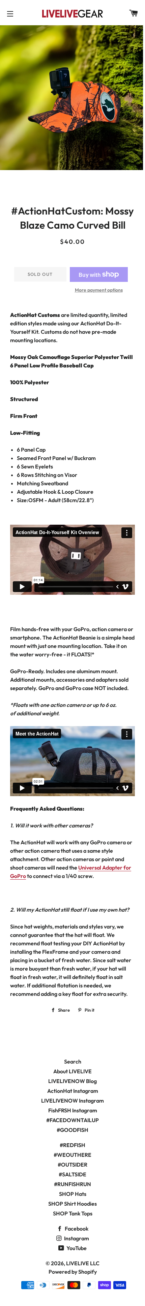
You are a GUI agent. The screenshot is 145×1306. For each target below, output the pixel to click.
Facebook (76, 1228)
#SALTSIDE (72, 1174)
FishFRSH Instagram (72, 1110)
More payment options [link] (99, 290)
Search (72, 1061)
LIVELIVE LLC (82, 1263)
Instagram (76, 1238)
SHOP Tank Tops (72, 1213)
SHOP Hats (72, 1193)
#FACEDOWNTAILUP (72, 1120)
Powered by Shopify (73, 1271)
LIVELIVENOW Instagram (72, 1100)
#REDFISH (72, 1145)
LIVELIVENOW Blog (72, 1081)
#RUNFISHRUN (72, 1184)
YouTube (76, 1248)
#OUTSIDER (72, 1164)
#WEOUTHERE (72, 1154)
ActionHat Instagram (72, 1090)
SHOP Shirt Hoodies (72, 1203)
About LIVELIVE (72, 1071)
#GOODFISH (72, 1130)
